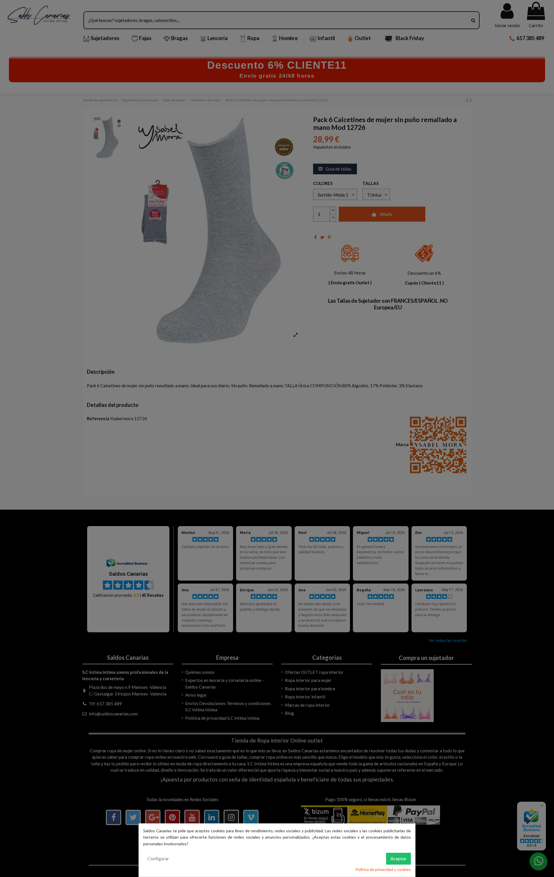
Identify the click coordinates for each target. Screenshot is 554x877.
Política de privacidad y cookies (383, 869)
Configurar (158, 858)
